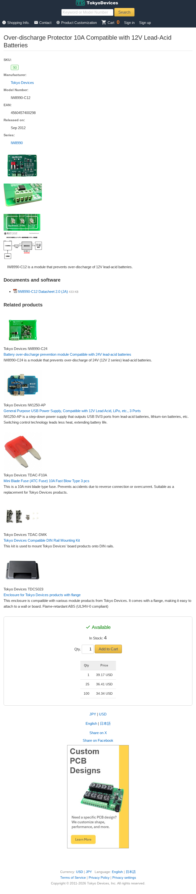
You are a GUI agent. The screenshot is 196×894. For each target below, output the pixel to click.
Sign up (145, 23)
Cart (107, 23)
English (91, 723)
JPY (92, 714)
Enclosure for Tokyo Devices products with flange (42, 595)
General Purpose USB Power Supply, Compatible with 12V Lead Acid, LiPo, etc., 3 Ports (72, 411)
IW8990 (17, 143)
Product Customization (77, 23)
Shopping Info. (16, 23)
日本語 (105, 723)
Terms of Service (73, 877)
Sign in (129, 23)
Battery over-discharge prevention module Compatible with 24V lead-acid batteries (67, 354)
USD (103, 714)
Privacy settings (124, 877)
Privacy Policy (99, 877)
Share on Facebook (98, 740)
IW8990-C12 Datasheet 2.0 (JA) (43, 291)
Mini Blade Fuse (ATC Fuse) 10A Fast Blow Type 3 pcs (46, 481)
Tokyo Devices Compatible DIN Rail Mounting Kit (42, 540)
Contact (43, 23)
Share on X (98, 733)
